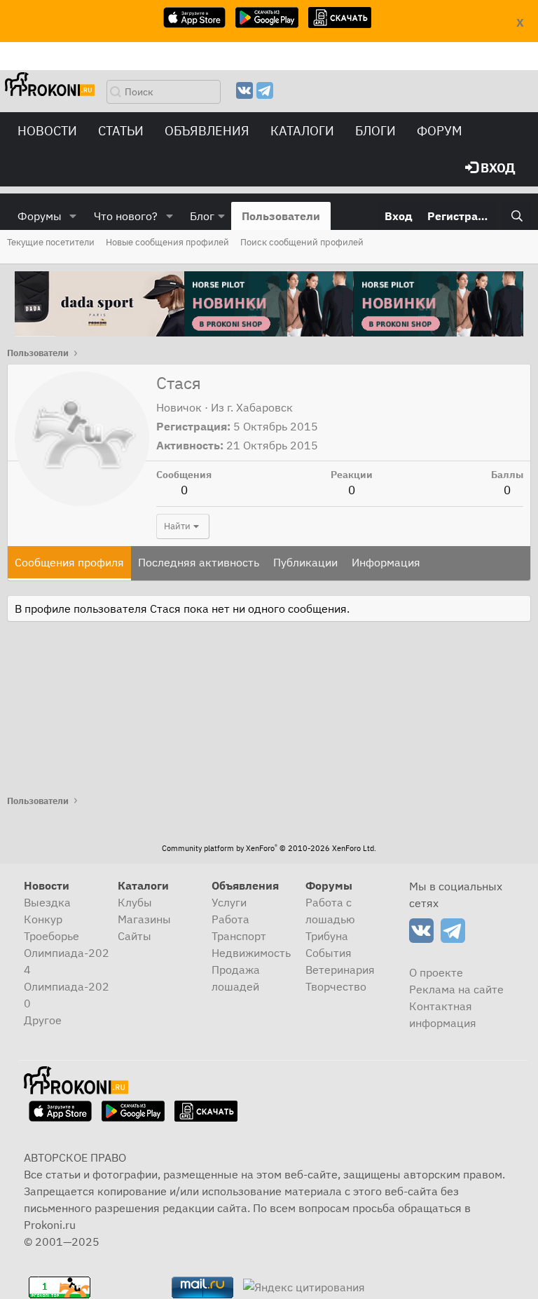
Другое (43, 1020)
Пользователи (281, 216)
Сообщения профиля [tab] (69, 562)
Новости (47, 131)
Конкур (43, 919)
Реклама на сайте (456, 989)
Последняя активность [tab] (198, 562)
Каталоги (302, 131)
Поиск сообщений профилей (302, 242)
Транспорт (239, 936)
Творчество (335, 986)
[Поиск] (516, 216)
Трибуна (326, 936)
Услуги (229, 902)
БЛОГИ (375, 131)
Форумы (40, 216)
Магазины (144, 919)
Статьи (121, 131)
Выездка (47, 902)
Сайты (134, 936)
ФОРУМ (439, 131)
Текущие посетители (51, 242)
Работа (230, 919)
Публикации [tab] (305, 562)
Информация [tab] (386, 562)
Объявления (207, 131)
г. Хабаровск (260, 407)
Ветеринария (340, 970)
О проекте (436, 972)
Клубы (135, 902)
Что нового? (126, 216)
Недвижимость (251, 953)
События (328, 953)
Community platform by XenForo (269, 848)
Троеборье (51, 936)
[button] (73, 216)
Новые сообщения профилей (167, 242)
